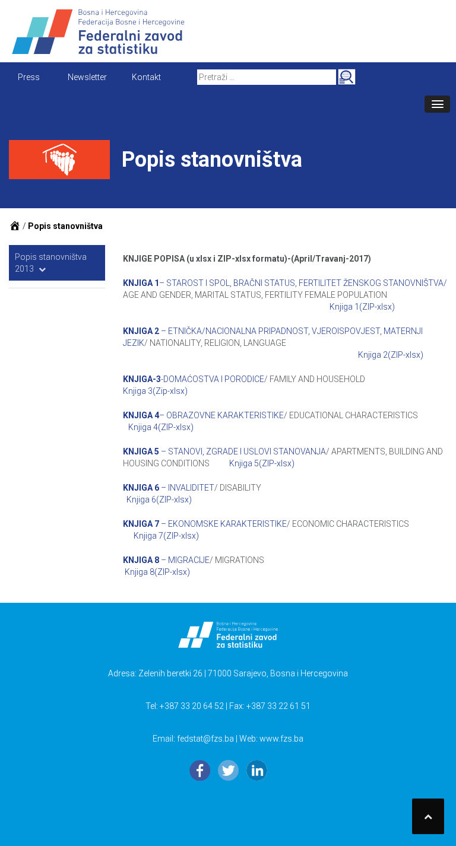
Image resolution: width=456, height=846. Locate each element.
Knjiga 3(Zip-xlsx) (155, 391)
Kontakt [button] (146, 77)
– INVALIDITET (168, 487)
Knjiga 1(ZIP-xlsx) (362, 306)
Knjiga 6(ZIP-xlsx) (159, 499)
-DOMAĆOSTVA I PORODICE (193, 379)
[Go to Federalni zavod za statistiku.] (15, 226)
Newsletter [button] (87, 77)
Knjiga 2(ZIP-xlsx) (390, 355)
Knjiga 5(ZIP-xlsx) (261, 463)
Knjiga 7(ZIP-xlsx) (166, 535)
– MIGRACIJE (166, 560)
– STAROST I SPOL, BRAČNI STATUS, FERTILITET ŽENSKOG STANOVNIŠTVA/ (285, 283)
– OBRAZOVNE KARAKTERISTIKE (203, 415)
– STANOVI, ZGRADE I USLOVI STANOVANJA (224, 451)
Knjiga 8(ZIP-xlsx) (157, 572)
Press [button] (29, 77)
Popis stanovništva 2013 (51, 262)
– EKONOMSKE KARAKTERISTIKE (205, 524)
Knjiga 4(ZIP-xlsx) (161, 427)
